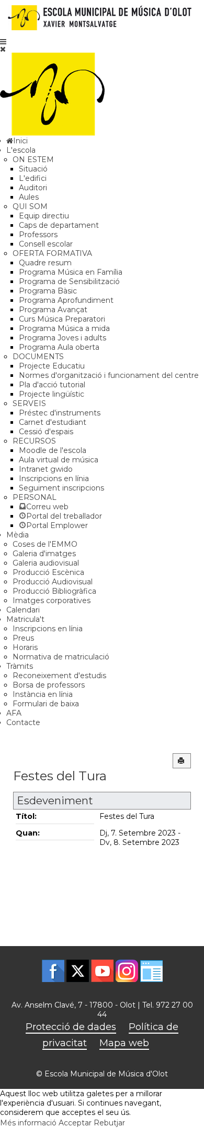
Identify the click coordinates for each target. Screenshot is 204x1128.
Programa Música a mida (64, 328)
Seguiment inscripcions (61, 488)
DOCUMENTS (38, 356)
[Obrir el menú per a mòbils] (3, 41)
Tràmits (19, 666)
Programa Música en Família (70, 272)
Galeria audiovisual (46, 563)
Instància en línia (43, 694)
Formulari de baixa (46, 703)
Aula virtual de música (58, 459)
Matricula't (25, 619)
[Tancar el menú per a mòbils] (3, 49)
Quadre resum (45, 262)
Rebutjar (109, 1122)
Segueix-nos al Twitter (77, 971)
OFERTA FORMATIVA (52, 253)
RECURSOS (34, 441)
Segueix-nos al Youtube (102, 971)
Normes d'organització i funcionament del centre (109, 375)
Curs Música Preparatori (62, 319)
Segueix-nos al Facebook (53, 971)
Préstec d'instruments (59, 413)
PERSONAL (34, 497)
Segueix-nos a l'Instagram (127, 971)
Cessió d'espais (46, 431)
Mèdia (17, 535)
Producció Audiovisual (53, 581)
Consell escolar (46, 244)
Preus (23, 638)
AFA (13, 713)
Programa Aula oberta (59, 347)
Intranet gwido (46, 469)
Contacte (23, 722)
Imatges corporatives (51, 600)
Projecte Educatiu (52, 366)
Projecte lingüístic (51, 394)
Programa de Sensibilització (69, 281)
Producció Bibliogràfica (54, 591)
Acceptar (75, 1122)
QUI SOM (30, 206)
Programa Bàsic (48, 291)
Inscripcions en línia (54, 478)
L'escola (21, 150)
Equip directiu (44, 215)
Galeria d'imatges (44, 553)
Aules (29, 197)
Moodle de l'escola (52, 450)
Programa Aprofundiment (66, 300)
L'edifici (33, 178)
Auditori (33, 187)
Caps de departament (59, 225)
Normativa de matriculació (61, 656)
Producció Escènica (48, 572)
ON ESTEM (33, 159)
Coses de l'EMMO (45, 544)
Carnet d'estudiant (52, 422)
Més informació (28, 1122)
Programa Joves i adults (62, 337)
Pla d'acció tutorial (52, 384)
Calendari (23, 610)
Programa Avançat (53, 309)
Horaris (25, 647)
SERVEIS (29, 403)
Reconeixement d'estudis (59, 675)
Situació (33, 169)
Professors (38, 234)
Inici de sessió (151, 971)
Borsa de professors (49, 685)
